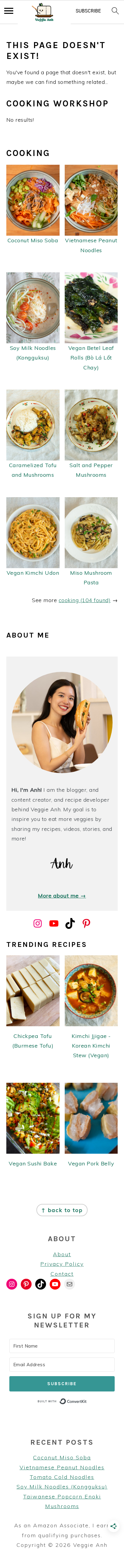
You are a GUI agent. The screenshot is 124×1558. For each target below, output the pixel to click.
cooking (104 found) (85, 600)
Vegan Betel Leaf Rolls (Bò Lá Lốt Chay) (91, 357)
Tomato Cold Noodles (62, 1477)
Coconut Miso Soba (33, 240)
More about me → (62, 895)
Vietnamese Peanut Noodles (62, 1467)
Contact (62, 1273)
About (62, 1254)
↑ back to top (62, 1210)
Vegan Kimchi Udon (33, 572)
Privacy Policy (62, 1263)
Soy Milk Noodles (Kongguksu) (62, 1486)
